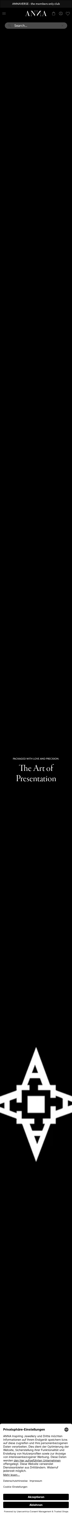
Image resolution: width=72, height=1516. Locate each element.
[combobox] (36, 27)
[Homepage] (36, 13)
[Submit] (9, 25)
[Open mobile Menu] (4, 13)
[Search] (11, 13)
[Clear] (62, 25)
